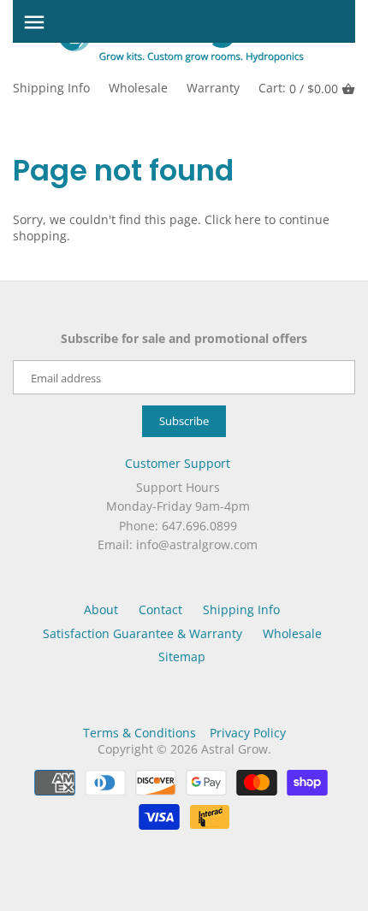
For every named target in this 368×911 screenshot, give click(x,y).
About (101, 609)
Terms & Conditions (139, 733)
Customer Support (177, 463)
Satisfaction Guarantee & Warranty (142, 633)
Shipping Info (51, 88)
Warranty (213, 88)
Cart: (298, 88)
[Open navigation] (34, 22)
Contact (160, 609)
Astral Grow (234, 749)
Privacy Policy (248, 733)
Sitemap (181, 656)
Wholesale (138, 88)
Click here (233, 219)
